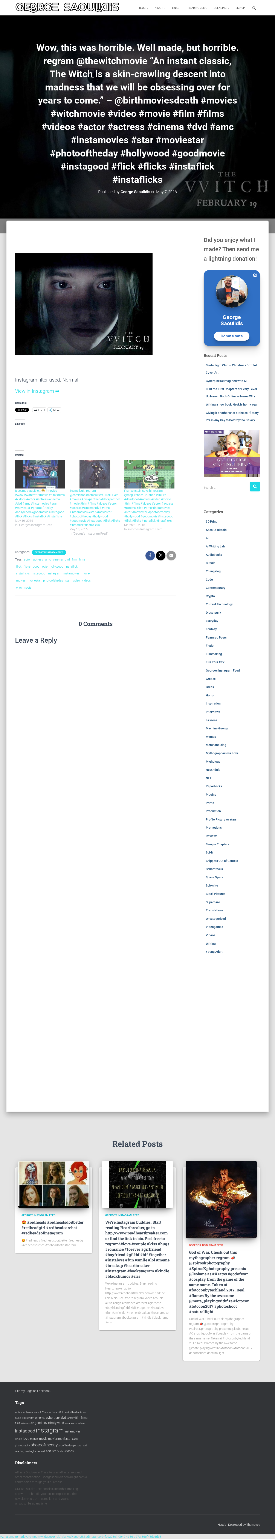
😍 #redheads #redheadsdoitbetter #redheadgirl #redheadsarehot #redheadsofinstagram (52, 1227)
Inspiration (213, 703)
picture (77, 1445)
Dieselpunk (213, 612)
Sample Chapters (217, 844)
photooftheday (53, 580)
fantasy (71, 1418)
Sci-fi (209, 852)
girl (32, 1423)
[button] (147, 7)
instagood (38, 573)
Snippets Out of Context (222, 861)
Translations (214, 910)
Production (213, 811)
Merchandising (216, 745)
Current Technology (219, 604)
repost (41, 1451)
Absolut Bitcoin (216, 530)
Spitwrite (212, 885)
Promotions (214, 827)
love (26, 1438)
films (82, 559)
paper (75, 1438)
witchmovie (23, 587)
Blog (142, 7)
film (74, 559)
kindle (18, 1438)
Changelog (213, 571)
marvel (34, 1438)
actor (27, 559)
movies (21, 580)
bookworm (28, 1417)
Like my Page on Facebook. (33, 1391)
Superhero (213, 902)
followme (25, 1423)
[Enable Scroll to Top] (266, 1530)
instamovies (71, 573)
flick (18, 566)
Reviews (211, 836)
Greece (211, 679)
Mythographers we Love (222, 753)
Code (209, 579)
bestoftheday (71, 1412)
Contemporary (215, 587)
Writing (211, 943)
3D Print (211, 521)
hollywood (56, 566)
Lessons (211, 720)
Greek (210, 687)
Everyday (212, 620)
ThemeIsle (253, 1524)
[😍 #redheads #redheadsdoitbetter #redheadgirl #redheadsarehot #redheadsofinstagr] (53, 1184)
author (48, 1412)
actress (38, 559)
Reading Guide (197, 7)
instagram (54, 573)
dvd (67, 559)
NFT (209, 778)
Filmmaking (214, 654)
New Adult (213, 769)
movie (86, 573)
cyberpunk (53, 1418)
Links (176, 7)
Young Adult (214, 951)
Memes (211, 736)
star (68, 580)
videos (86, 580)
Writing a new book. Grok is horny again (232, 404)
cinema (58, 559)
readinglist (31, 1451)
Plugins (211, 794)
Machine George (217, 728)
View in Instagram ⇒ (37, 391)
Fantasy (211, 629)
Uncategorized (216, 918)
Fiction (210, 645)
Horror (210, 695)
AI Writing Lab (215, 546)
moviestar (34, 580)
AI (207, 538)
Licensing (220, 7)
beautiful (57, 1412)
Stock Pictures (215, 894)
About (159, 7)
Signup (240, 7)
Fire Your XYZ (215, 662)
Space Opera (214, 877)
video (76, 580)
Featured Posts (216, 637)
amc (48, 559)
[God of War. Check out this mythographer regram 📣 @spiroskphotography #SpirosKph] (221, 1199)
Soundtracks (214, 869)
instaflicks (23, 573)
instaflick (72, 566)
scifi (49, 1451)
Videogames (214, 927)
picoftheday (65, 1445)
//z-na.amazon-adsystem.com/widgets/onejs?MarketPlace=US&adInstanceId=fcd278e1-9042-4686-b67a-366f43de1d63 (80, 1536)
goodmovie (40, 566)
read (84, 1445)
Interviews (213, 712)
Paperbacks (214, 786)
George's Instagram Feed (49, 552)
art (42, 1412)
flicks (27, 566)
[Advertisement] (232, 1036)
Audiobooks (214, 554)
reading (19, 1451)
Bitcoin (210, 563)
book (83, 1412)
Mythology (213, 761)
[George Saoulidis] (67, 7)
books (18, 1418)
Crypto (210, 596)
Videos (210, 935)
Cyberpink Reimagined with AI (226, 381)
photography (22, 1445)
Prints (210, 803)
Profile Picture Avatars (221, 819)
